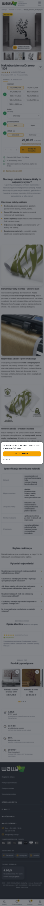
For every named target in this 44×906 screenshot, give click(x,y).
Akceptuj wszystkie (22, 454)
